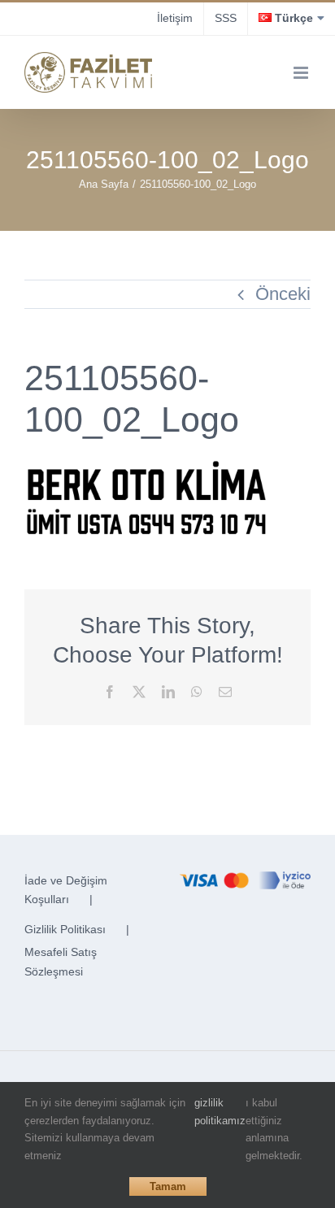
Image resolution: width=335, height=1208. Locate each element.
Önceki (283, 294)
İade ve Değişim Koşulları (65, 890)
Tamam (168, 1186)
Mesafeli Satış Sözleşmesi (60, 961)
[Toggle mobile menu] (302, 72)
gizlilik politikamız (220, 1112)
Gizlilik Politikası (65, 929)
